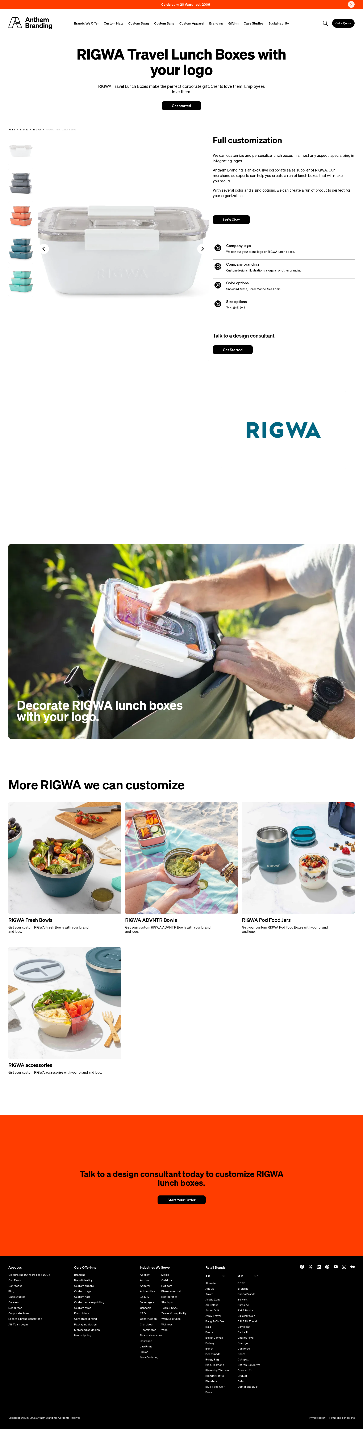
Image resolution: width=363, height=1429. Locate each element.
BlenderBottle (214, 1375)
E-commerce (148, 1330)
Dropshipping (82, 1335)
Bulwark (242, 1299)
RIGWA (37, 129)
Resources (15, 1308)
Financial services (151, 1335)
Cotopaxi (243, 1359)
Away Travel (213, 1315)
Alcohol (144, 1280)
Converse (244, 1348)
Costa (241, 1354)
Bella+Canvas (214, 1337)
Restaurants (169, 1296)
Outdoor (166, 1280)
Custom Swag (138, 23)
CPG (143, 1313)
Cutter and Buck (248, 1386)
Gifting (233, 23)
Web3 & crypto (171, 1318)
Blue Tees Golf (215, 1386)
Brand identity (83, 1280)
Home (11, 129)
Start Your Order (182, 1200)
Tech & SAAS (169, 1308)
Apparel (145, 1286)
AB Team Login (18, 1324)
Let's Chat (231, 219)
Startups (167, 1302)
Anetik (209, 1288)
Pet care (166, 1286)
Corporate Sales (18, 1313)
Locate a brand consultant (25, 1318)
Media (165, 1274)
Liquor (144, 1352)
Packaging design (85, 1324)
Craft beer (147, 1324)
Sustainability (278, 23)
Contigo (243, 1343)
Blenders (211, 1381)
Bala (208, 1326)
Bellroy (209, 1343)
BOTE (241, 1283)
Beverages (147, 1302)
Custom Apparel (191, 23)
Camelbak (244, 1326)
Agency (145, 1274)
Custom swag (82, 1308)
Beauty (144, 1296)
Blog (11, 1291)
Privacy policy (317, 1417)
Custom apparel (84, 1286)
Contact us (15, 1286)
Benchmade (213, 1354)
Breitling (243, 1288)
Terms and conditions (342, 1417)
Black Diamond (214, 1365)
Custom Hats (113, 23)
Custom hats (82, 1296)
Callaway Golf (246, 1315)
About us (15, 1267)
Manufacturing (149, 1357)
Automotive (147, 1291)
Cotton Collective (249, 1365)
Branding (216, 23)
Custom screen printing (89, 1302)
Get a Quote (343, 23)
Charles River (246, 1337)
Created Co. (245, 1370)
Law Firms (146, 1346)
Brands (24, 129)
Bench (209, 1348)
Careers (13, 1302)
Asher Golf (212, 1310)
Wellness (167, 1324)
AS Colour (211, 1305)
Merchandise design (87, 1330)
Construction (148, 1318)
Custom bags (82, 1291)
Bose (208, 1392)
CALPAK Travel (247, 1321)
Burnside (243, 1305)
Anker (209, 1294)
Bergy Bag (212, 1359)
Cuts (241, 1381)
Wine (164, 1330)
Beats (209, 1332)
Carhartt (243, 1332)
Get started (181, 105)
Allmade (210, 1283)
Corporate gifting (85, 1318)
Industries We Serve (155, 1267)
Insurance (146, 1341)
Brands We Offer (86, 23)
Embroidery (81, 1313)
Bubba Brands (246, 1294)
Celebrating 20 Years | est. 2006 (185, 4)
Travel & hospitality (174, 1313)
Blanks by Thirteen (217, 1370)
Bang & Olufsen (215, 1321)
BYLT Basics (246, 1310)
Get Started (233, 349)
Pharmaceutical (171, 1291)
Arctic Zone (213, 1299)
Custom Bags (164, 23)
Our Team (14, 1280)
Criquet (242, 1375)
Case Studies (253, 23)
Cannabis (145, 1308)
